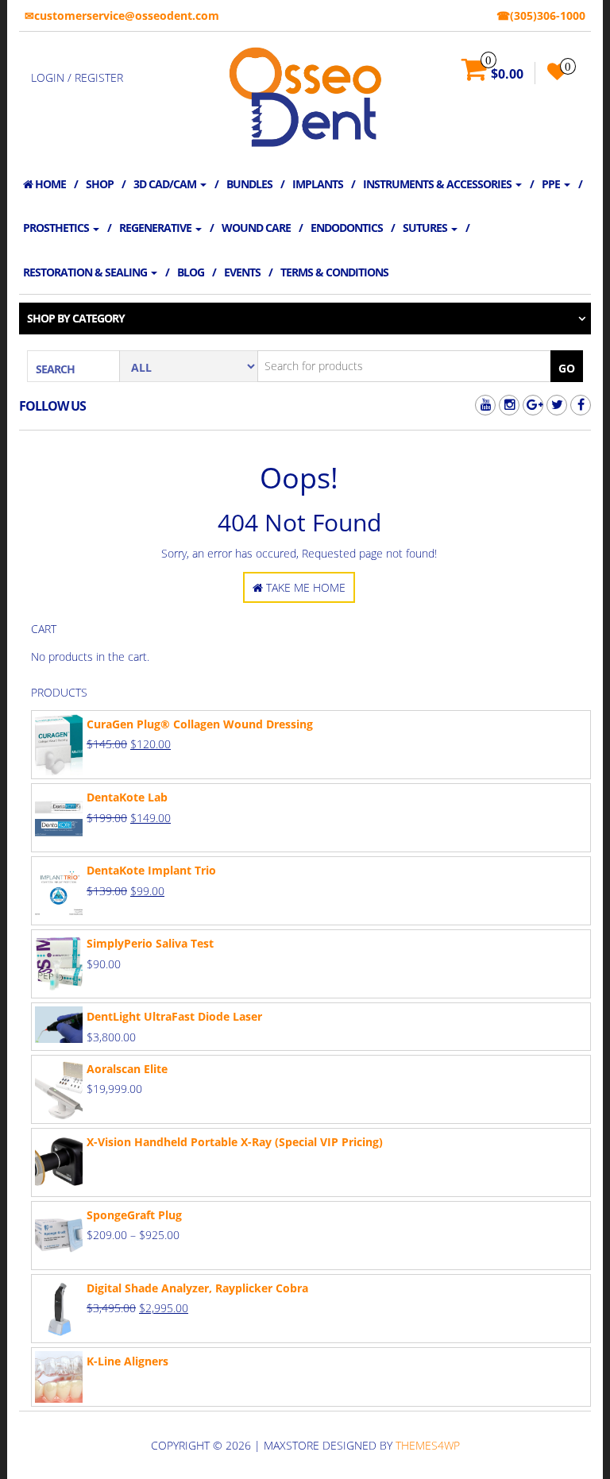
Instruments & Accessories (438, 183)
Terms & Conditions (334, 272)
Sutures (426, 227)
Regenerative (156, 227)
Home (49, 183)
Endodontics (347, 227)
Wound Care (256, 227)
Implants (317, 183)
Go (566, 368)
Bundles (249, 183)
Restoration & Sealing (86, 272)
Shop (100, 183)
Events (242, 272)
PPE (552, 183)
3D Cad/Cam (166, 183)
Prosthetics (57, 227)
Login (47, 77)
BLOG (190, 272)
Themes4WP (428, 1445)
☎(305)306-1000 (540, 15)
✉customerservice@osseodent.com (122, 15)
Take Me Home (304, 587)
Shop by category (76, 318)
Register (99, 77)
